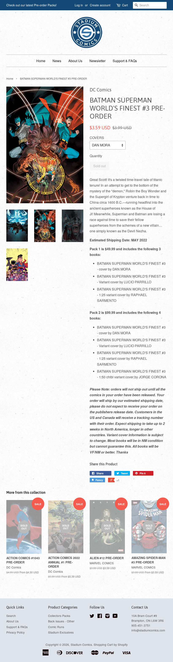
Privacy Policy (15, 632)
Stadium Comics (81, 644)
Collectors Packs (59, 616)
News (57, 60)
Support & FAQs (125, 60)
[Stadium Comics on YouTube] (115, 616)
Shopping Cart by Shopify (111, 644)
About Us (75, 60)
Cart (125, 5)
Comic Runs (56, 627)
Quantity (96, 155)
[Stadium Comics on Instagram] (107, 616)
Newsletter (97, 60)
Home (40, 60)
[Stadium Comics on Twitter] (92, 616)
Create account (100, 5)
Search (11, 616)
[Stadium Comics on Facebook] (99, 616)
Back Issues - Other (61, 621)
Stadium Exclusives (61, 632)
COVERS (97, 137)
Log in (79, 5)
